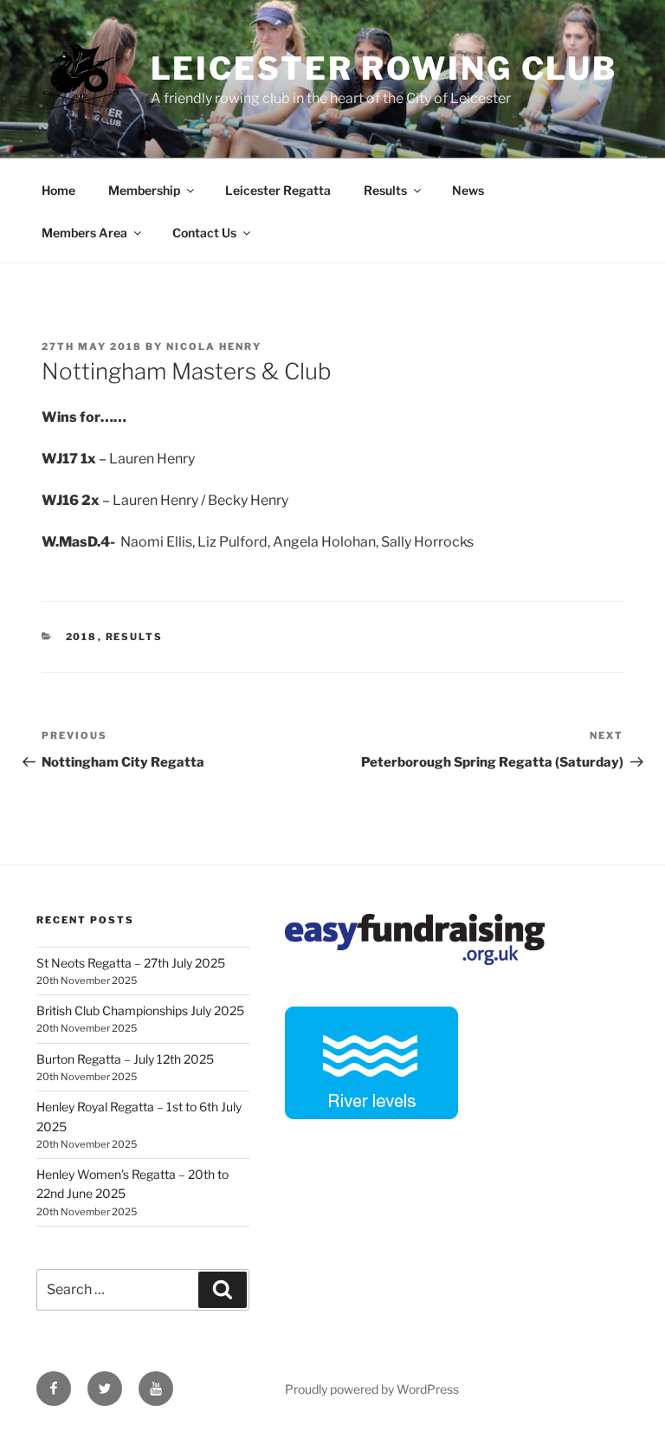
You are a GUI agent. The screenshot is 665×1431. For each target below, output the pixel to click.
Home (58, 190)
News (468, 190)
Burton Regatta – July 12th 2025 (125, 1059)
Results (385, 190)
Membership (144, 190)
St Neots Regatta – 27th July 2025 (130, 962)
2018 (82, 637)
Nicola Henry (213, 346)
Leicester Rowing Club (384, 68)
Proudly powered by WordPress (372, 1389)
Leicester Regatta (278, 190)
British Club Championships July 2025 (140, 1010)
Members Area (84, 232)
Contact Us (204, 232)
